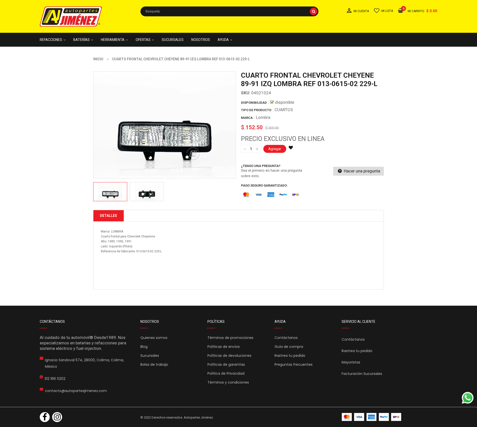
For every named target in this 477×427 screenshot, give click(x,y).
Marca (247, 118)
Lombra (263, 117)
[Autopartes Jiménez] (371, 417)
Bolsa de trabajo (154, 364)
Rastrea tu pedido (290, 355)
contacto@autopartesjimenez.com (76, 390)
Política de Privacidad (225, 373)
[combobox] (229, 11)
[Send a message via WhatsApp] (468, 398)
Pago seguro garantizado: (264, 185)
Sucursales (149, 355)
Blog (144, 346)
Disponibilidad (254, 102)
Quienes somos (153, 337)
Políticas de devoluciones (229, 355)
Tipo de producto (256, 110)
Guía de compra (289, 346)
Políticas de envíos (223, 346)
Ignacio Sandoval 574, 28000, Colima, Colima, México (84, 363)
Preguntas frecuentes (294, 364)
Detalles (108, 216)
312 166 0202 (54, 378)
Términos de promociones (230, 337)
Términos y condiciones (228, 382)
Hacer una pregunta (361, 170)
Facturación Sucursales (362, 373)
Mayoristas (351, 362)
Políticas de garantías (226, 364)
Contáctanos (286, 337)
